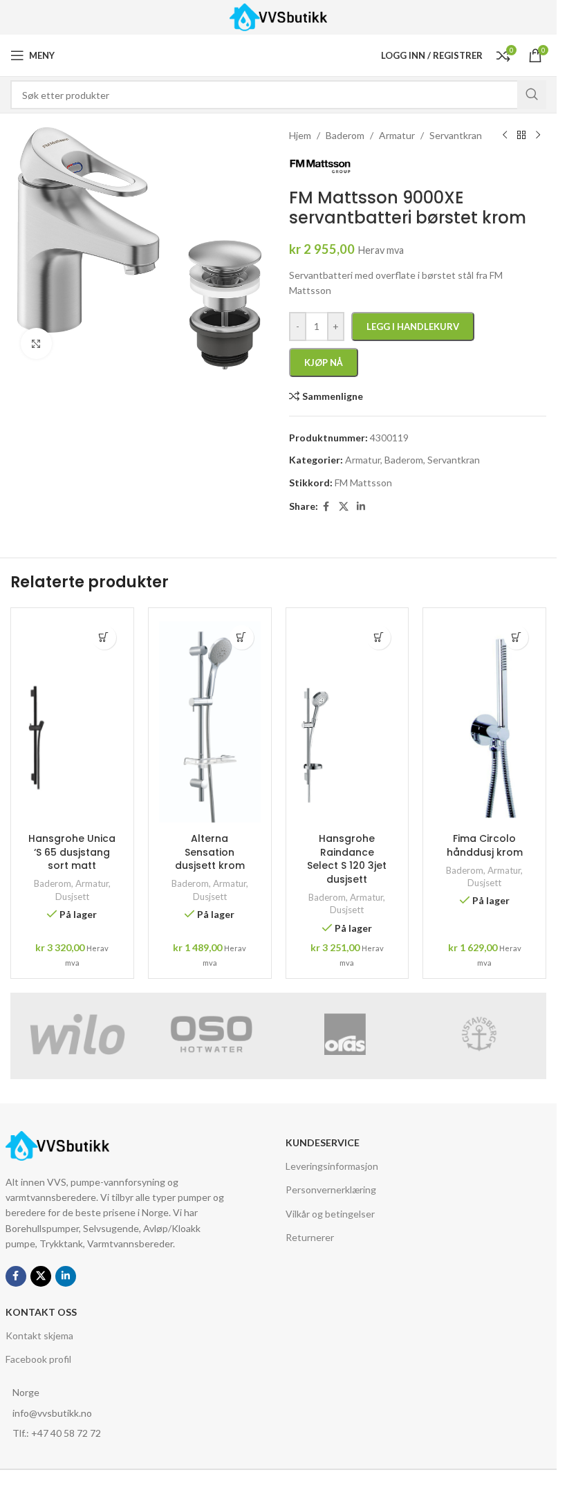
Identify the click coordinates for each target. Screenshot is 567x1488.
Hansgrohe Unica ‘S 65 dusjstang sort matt (71, 852)
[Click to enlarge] (36, 343)
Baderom (52, 883)
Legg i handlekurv (412, 326)
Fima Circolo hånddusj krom (485, 845)
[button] (104, 637)
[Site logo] (278, 16)
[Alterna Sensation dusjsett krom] (210, 722)
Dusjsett (72, 896)
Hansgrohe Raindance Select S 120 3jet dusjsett (347, 859)
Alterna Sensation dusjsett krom (210, 852)
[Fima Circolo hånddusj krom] (484, 722)
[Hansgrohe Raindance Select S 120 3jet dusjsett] (347, 722)
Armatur (92, 883)
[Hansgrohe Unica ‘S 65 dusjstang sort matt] (72, 722)
